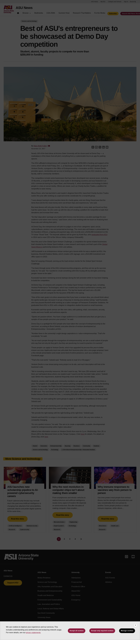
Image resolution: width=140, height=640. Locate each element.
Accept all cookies (77, 631)
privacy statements (33, 632)
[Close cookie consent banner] (135, 625)
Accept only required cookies (102, 631)
